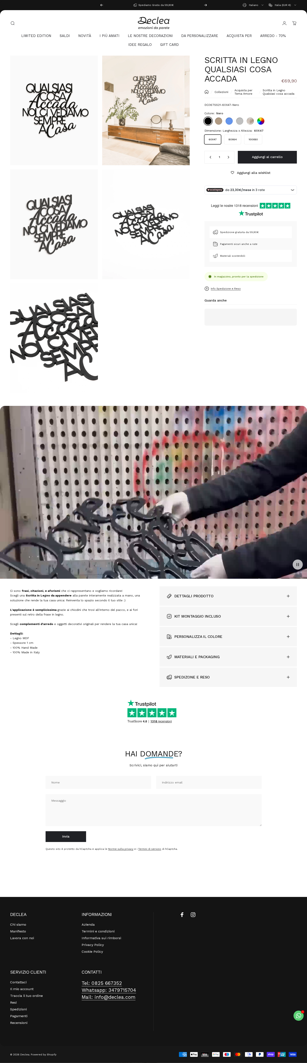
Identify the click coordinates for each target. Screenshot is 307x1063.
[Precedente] (101, 5)
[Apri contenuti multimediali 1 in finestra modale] (54, 110)
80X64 (233, 139)
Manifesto (18, 931)
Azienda (88, 924)
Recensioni (18, 1023)
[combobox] (253, 5)
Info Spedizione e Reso (226, 288)
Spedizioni (18, 1009)
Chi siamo (18, 924)
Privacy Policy (93, 945)
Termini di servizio (149, 848)
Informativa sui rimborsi (101, 938)
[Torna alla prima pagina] (206, 92)
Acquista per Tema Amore (243, 92)
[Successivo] (205, 5)
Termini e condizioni (98, 931)
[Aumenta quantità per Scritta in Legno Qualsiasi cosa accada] (229, 157)
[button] (298, 564)
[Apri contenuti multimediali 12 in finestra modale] (54, 224)
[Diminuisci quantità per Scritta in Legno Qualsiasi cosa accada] (209, 157)
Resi (13, 1002)
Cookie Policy (92, 952)
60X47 (213, 139)
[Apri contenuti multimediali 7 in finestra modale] (146, 110)
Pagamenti (18, 1016)
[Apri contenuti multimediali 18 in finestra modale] (146, 224)
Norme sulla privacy (120, 848)
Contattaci (18, 982)
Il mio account (22, 989)
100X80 (253, 139)
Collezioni (221, 92)
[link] (102, 983)
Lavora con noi (22, 938)
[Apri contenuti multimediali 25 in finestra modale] (54, 338)
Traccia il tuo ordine (26, 996)
